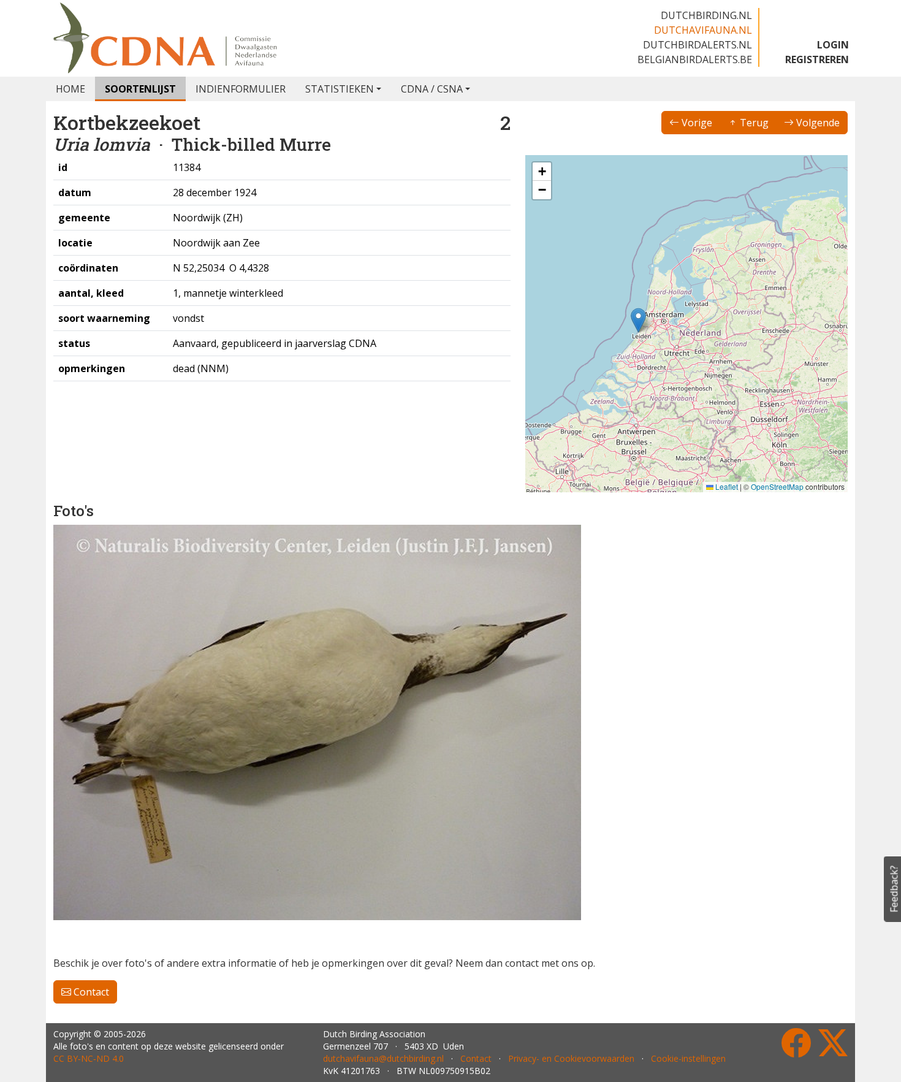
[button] (638, 320)
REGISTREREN (817, 59)
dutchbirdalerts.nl (697, 44)
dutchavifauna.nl (703, 30)
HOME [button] (70, 89)
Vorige (695, 122)
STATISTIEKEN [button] (339, 89)
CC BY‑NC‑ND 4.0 (88, 1058)
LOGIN (833, 44)
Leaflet (725, 486)
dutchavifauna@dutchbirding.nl (383, 1058)
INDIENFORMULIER (241, 89)
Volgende (817, 122)
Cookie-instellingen (688, 1058)
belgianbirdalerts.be (694, 59)
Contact (90, 992)
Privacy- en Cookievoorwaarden (571, 1058)
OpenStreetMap (777, 486)
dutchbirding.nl (706, 15)
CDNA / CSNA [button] (432, 89)
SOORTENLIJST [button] (140, 89)
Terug (753, 122)
